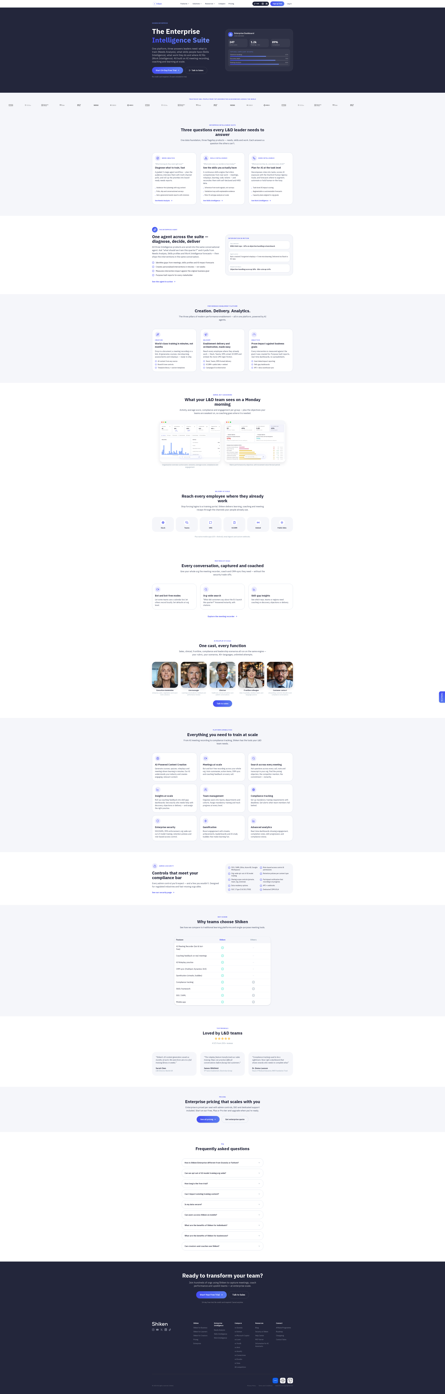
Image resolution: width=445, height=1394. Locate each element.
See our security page (162, 892)
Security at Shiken (261, 1332)
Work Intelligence (220, 1338)
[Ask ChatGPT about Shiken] (262, 3)
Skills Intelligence (220, 1334)
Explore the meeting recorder (221, 616)
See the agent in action (162, 281)
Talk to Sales (197, 70)
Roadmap (279, 1332)
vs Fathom (238, 1332)
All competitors (240, 1367)
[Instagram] (153, 1330)
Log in (289, 4)
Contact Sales (281, 1339)
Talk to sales (222, 703)
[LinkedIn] (166, 1330)
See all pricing (206, 1119)
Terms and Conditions (266, 1385)
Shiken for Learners (200, 1332)
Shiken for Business (200, 1328)
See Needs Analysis (162, 201)
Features (183, 4)
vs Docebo (238, 1359)
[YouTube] (157, 1330)
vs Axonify (238, 1351)
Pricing (231, 4)
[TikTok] (170, 1330)
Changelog (280, 1336)
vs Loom (238, 1339)
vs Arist (237, 1347)
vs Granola (238, 1328)
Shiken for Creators (200, 1336)
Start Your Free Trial (210, 1294)
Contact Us (442, 697)
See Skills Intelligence (211, 201)
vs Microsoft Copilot (242, 1336)
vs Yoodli (238, 1343)
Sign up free (277, 4)
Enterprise (197, 1343)
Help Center (259, 1336)
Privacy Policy (251, 1385)
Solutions (196, 4)
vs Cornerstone (240, 1355)
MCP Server (259, 1339)
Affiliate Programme (283, 1328)
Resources (209, 4)
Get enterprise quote (235, 1119)
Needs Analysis (219, 1330)
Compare (221, 4)
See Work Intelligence (259, 201)
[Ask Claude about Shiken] (266, 3)
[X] (161, 1330)
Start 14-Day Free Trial (166, 70)
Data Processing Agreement (284, 1385)
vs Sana (237, 1363)
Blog (257, 1328)
